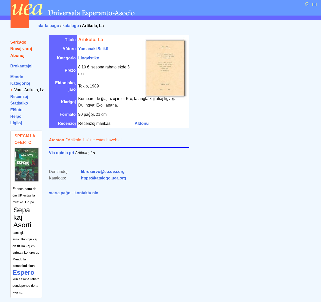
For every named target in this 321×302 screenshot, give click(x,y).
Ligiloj (16, 123)
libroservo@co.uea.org (103, 171)
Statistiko (19, 103)
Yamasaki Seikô (93, 49)
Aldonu (142, 123)
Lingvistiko (88, 58)
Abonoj (17, 55)
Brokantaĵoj (21, 66)
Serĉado (18, 42)
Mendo (16, 77)
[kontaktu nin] (313, 5)
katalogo (70, 26)
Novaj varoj (21, 49)
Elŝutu (16, 110)
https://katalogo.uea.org (103, 178)
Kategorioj (20, 83)
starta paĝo (48, 26)
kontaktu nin (86, 193)
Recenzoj (19, 96)
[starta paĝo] (306, 5)
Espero (23, 272)
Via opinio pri (61, 153)
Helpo (16, 116)
